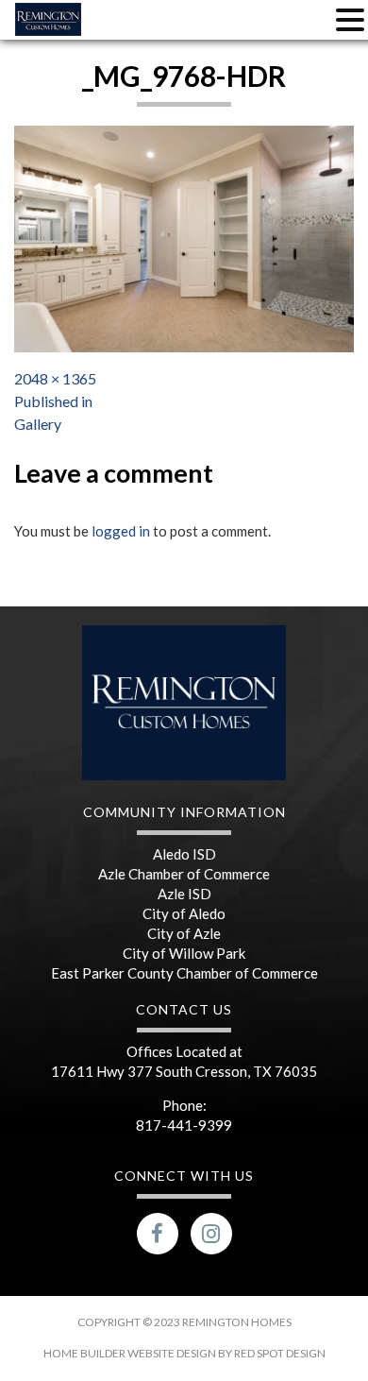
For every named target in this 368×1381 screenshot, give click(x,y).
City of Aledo (184, 913)
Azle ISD (184, 893)
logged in (121, 530)
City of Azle (184, 933)
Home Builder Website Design (130, 1353)
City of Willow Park (184, 953)
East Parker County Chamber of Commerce (184, 972)
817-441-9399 (184, 1125)
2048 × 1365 (55, 378)
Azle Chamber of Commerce (184, 873)
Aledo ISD (184, 853)
